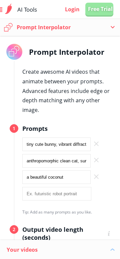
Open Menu (8, 9)
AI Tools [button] (27, 9)
